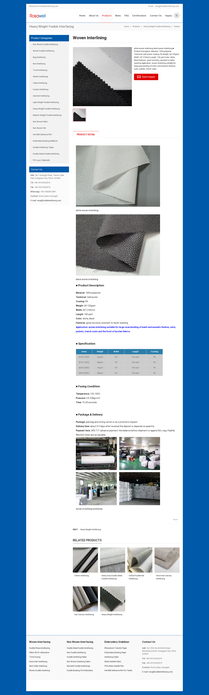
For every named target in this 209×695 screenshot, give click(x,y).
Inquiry (168, 15)
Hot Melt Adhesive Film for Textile (118, 670)
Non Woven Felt (39, 128)
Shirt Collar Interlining (38, 666)
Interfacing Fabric (111, 657)
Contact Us (156, 15)
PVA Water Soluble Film (114, 666)
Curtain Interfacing (40, 89)
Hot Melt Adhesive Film (42, 134)
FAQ (127, 15)
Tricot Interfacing (40, 70)
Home (82, 15)
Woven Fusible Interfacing (43, 51)
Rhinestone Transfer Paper (115, 648)
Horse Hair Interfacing (38, 662)
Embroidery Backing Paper (115, 652)
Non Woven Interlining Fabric (78, 662)
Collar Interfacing (40, 83)
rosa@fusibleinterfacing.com (167, 6)
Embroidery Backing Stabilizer (45, 141)
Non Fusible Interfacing (76, 652)
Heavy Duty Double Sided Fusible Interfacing (112, 577)
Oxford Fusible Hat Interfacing (136, 577)
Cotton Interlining (81, 576)
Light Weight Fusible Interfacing (46, 102)
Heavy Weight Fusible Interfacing (51, 26)
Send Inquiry (148, 76)
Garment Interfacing (41, 96)
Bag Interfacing (39, 57)
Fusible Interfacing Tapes (43, 147)
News (118, 15)
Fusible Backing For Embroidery (80, 670)
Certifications (139, 15)
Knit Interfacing (39, 64)
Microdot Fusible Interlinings (78, 666)
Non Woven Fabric (40, 122)
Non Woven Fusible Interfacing (45, 44)
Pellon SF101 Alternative (39, 652)
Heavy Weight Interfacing (90, 529)
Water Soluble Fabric (112, 662)
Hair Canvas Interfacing (84, 614)
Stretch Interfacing (40, 77)
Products (107, 15)
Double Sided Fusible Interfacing (46, 154)
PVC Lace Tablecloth (41, 160)
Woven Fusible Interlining (39, 670)
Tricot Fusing (34, 657)
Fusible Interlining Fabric (77, 657)
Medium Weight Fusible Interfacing (47, 115)
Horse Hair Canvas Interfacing (164, 577)
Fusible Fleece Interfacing (39, 648)
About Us (94, 15)
